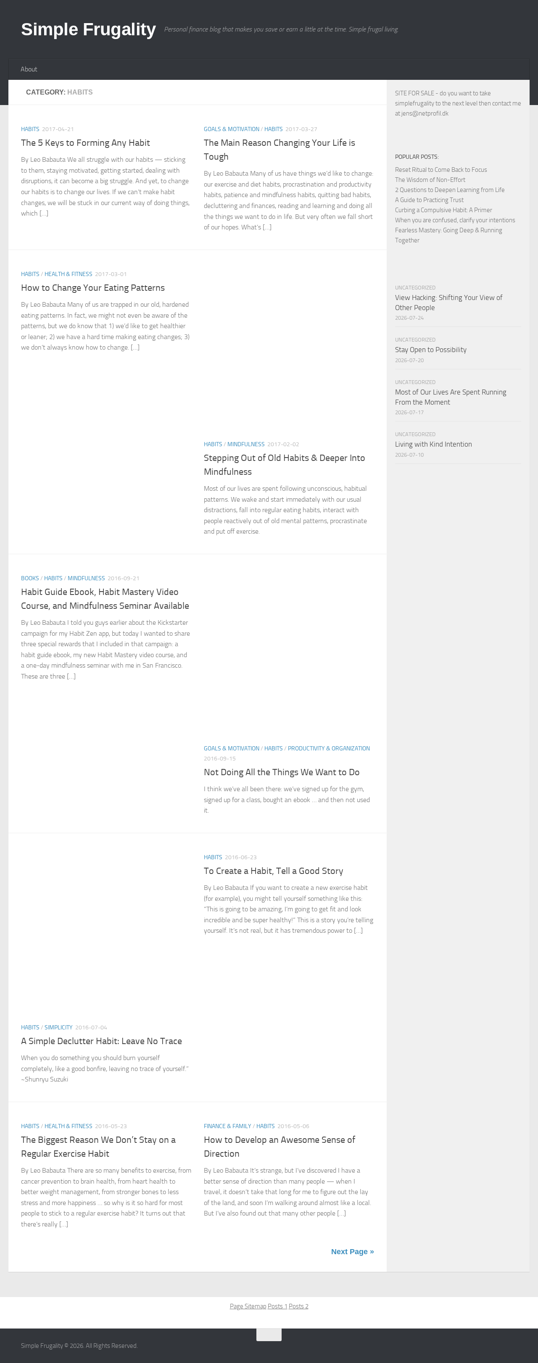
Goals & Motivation (231, 129)
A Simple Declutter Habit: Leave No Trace (101, 1041)
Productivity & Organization (329, 748)
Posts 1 (277, 1306)
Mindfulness (246, 444)
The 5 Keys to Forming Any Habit (85, 142)
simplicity (59, 1027)
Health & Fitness (68, 274)
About (29, 69)
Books (30, 578)
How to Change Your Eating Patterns (93, 287)
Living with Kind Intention (433, 444)
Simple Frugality (88, 29)
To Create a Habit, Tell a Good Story (273, 871)
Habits (30, 129)
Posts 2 (299, 1306)
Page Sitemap (248, 1306)
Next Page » (352, 1251)
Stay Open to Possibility (431, 349)
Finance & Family (227, 1126)
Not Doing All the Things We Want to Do (282, 772)
